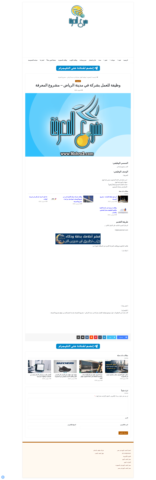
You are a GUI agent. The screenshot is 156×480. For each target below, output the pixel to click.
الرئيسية (126, 60)
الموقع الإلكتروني (72, 424)
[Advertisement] (78, 43)
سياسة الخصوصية (32, 60)
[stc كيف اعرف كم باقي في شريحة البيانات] (54, 199)
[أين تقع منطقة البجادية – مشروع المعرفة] (123, 199)
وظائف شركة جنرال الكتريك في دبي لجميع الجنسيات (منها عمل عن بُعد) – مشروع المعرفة (72, 199)
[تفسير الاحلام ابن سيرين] (78, 239)
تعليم (106, 60)
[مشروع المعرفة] (78, 16)
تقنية (119, 60)
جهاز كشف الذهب (99, 453)
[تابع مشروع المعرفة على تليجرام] (78, 68)
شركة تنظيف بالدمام (99, 450)
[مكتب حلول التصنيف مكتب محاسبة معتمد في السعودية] (116, 366)
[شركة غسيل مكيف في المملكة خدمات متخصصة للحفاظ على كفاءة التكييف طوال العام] (90, 366)
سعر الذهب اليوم (126, 459)
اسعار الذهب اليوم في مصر (124, 450)
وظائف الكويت (73, 60)
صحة (99, 60)
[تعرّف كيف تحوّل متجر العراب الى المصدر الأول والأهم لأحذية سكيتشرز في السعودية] (65, 366)
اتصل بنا (42, 60)
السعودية (89, 77)
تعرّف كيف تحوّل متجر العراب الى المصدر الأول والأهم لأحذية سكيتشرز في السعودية (66, 375)
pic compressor (126, 453)
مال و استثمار (92, 60)
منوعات (113, 60)
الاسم (126, 418)
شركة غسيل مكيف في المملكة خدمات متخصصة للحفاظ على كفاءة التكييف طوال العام (91, 376)
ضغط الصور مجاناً (51, 60)
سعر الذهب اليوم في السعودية (123, 465)
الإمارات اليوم (127, 462)
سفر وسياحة (83, 60)
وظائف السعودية (62, 60)
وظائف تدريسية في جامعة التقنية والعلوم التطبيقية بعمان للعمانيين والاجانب (108, 210)
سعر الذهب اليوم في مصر (124, 468)
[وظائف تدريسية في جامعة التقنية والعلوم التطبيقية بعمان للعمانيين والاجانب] (123, 210)
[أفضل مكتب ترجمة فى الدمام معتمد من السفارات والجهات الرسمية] (39, 366)
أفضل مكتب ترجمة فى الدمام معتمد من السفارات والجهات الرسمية (40, 375)
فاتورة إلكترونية (127, 456)
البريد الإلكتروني (124, 424)
